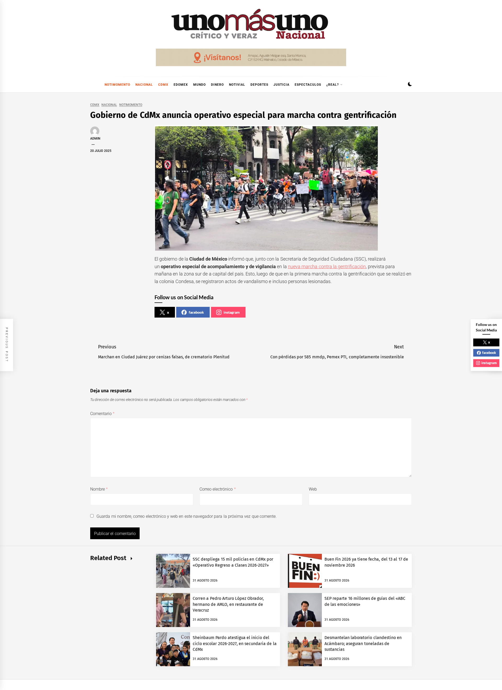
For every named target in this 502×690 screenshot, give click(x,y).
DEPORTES (259, 85)
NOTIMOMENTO (117, 85)
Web (313, 489)
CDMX (163, 85)
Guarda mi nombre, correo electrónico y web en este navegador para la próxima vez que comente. (186, 516)
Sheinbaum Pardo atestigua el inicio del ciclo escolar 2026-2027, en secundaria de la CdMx (235, 643)
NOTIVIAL (237, 85)
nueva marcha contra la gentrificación (327, 266)
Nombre (99, 489)
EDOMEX (181, 85)
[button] (410, 84)
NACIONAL (144, 85)
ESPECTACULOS (308, 85)
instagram (232, 312)
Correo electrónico (217, 489)
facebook (196, 312)
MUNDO (199, 85)
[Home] (92, 85)
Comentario (102, 413)
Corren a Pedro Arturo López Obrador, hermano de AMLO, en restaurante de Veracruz (228, 604)
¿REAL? (332, 85)
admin (95, 138)
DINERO (217, 85)
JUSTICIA (281, 85)
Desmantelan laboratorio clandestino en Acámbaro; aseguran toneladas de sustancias (363, 643)
